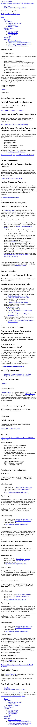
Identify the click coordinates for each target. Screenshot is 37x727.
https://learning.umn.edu (23, 559)
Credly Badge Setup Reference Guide (18, 297)
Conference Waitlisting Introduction (18, 302)
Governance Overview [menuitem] (14, 41)
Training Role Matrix (9, 210)
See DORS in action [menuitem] (13, 26)
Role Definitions (15, 242)
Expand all (4, 89)
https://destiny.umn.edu (22, 560)
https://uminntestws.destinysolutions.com (16, 492)
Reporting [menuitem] (7, 37)
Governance (7, 718)
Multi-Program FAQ (13, 307)
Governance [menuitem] (7, 39)
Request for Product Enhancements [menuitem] (18, 46)
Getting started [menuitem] (12, 25)
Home (6, 699)
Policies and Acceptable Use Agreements (19, 723)
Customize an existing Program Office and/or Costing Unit (17, 155)
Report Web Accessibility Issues (17, 696)
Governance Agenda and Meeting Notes (19, 721)
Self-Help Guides (13, 712)
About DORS (8, 700)
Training (6, 708)
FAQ (9, 715)
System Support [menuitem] (8, 28)
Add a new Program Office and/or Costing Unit (14, 124)
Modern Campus (30, 394)
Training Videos (12, 713)
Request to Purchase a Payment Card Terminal (17, 374)
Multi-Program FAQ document (16, 152)
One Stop (7, 6)
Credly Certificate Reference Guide (18, 296)
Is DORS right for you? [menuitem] (14, 23)
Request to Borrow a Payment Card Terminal (17, 376)
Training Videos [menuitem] (12, 34)
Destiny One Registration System (10, 14)
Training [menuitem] (6, 29)
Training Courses (13, 710)
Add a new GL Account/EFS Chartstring (12, 110)
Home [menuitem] (6, 20)
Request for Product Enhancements (18, 724)
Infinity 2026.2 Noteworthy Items (10, 429)
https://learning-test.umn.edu (24, 487)
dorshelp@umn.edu (20, 265)
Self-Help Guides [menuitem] (13, 33)
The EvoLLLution (6, 392)
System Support (8, 707)
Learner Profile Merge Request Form (11, 178)
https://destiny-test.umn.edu (23, 489)
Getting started (12, 703)
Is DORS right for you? (14, 702)
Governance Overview (14, 720)
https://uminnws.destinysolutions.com (15, 563)
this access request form (11, 256)
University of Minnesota (18, 692)
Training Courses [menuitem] (13, 31)
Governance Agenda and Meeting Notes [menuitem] (19, 42)
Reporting (7, 716)
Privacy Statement (5, 696)
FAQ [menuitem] (9, 36)
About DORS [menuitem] (8, 21)
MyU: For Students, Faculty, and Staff (15, 8)
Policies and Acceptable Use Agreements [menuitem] (19, 44)
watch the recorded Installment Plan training (16, 254)
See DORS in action (13, 705)
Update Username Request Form (10, 197)
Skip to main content (6, 1)
